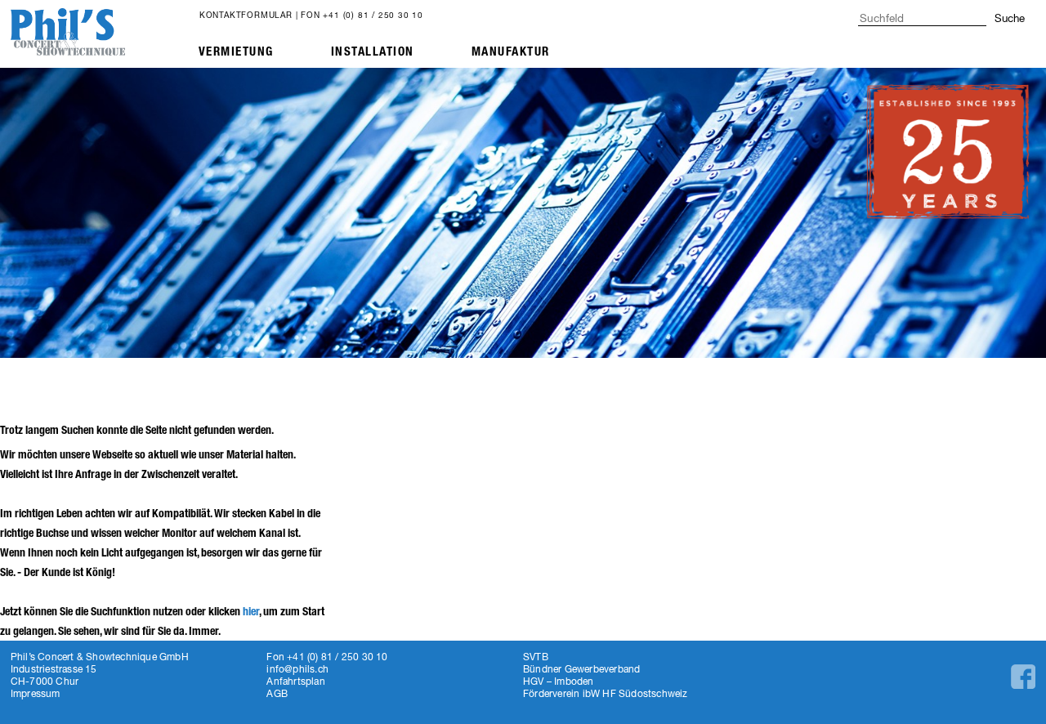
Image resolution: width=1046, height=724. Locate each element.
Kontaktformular (246, 15)
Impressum (35, 693)
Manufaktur (511, 51)
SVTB (535, 656)
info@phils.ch (297, 669)
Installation (372, 51)
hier (251, 612)
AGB (277, 693)
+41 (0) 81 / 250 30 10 (373, 15)
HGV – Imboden (558, 681)
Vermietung (236, 51)
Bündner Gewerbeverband (581, 669)
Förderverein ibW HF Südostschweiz (605, 693)
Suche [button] (1010, 18)
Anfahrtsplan (295, 681)
